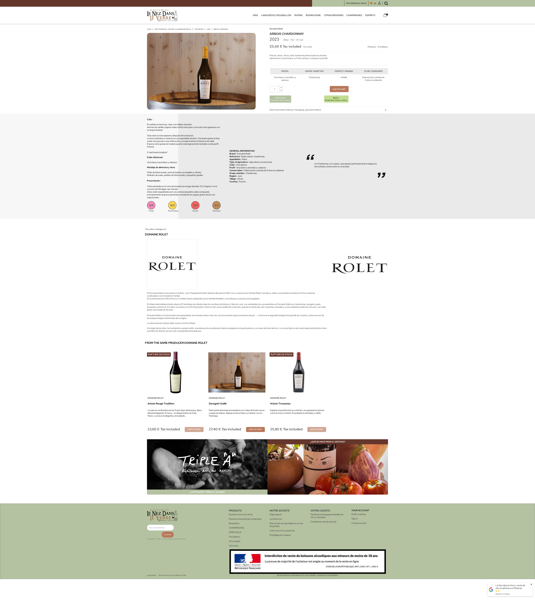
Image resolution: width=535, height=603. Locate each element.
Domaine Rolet (276, 28)
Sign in (354, 518)
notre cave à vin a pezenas (282, 530)
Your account (360, 510)
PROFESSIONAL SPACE (356, 3)
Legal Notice (151, 575)
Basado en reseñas (503, 594)
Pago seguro (276, 514)
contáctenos (276, 518)
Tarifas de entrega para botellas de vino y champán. (326, 516)
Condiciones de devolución (323, 521)
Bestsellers (234, 523)
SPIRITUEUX (235, 532)
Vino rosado (234, 541)
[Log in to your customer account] (379, 3)
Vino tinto (233, 545)
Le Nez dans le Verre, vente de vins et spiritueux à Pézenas (510, 587)
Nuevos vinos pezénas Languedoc (245, 518)
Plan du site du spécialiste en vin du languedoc (286, 525)
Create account (359, 523)
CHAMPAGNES (236, 527)
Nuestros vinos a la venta (241, 514)
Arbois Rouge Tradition (161, 403)
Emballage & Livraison (280, 535)
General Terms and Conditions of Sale (172, 575)
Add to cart (339, 89)
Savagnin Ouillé (218, 403)
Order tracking (358, 514)
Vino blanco (234, 536)
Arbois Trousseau (280, 403)
